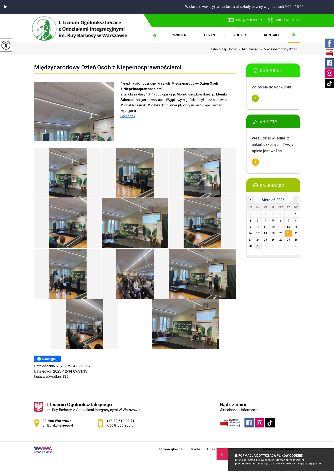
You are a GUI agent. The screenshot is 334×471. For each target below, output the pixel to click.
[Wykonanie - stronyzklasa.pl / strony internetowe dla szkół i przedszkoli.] (43, 450)
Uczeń (209, 35)
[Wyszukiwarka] (294, 35)
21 (288, 233)
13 (280, 227)
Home (232, 49)
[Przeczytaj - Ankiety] (280, 123)
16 (250, 233)
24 (257, 239)
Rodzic (239, 35)
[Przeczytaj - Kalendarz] (280, 186)
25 (265, 239)
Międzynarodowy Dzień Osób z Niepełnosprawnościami (108, 67)
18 (265, 233)
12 (273, 227)
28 (288, 239)
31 (257, 246)
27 (280, 239)
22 (296, 233)
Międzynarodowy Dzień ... (280, 49)
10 (257, 227)
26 (273, 239)
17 (257, 233)
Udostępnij (49, 359)
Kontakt (271, 35)
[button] (5, 7)
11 (265, 227)
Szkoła (179, 35)
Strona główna (155, 35)
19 (273, 233)
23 (250, 239)
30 (250, 246)
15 (296, 227)
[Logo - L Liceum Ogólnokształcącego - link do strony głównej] (82, 28)
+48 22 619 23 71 (287, 20)
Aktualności (248, 49)
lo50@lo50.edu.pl (249, 20)
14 (288, 227)
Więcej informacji (255, 98)
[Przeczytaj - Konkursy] (280, 71)
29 (296, 239)
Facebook (127, 116)
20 (280, 233)
